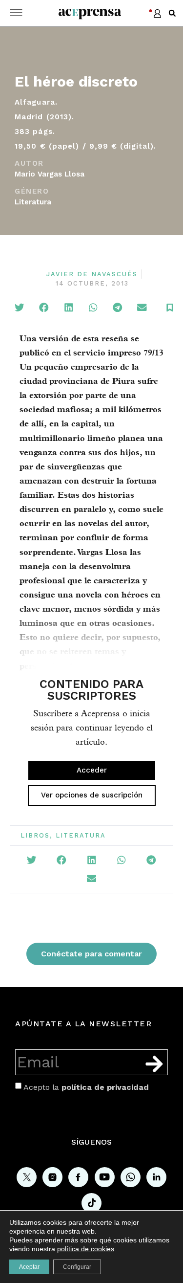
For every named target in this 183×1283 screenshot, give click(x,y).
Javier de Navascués (92, 274)
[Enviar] (154, 1064)
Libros (35, 835)
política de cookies (85, 1249)
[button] (172, 13)
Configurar (77, 1266)
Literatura (33, 202)
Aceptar (29, 1266)
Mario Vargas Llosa (49, 174)
